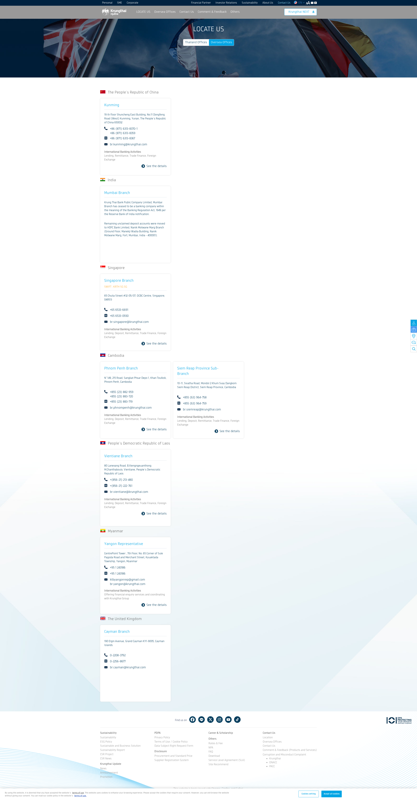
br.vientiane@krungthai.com (129, 492)
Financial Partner (201, 3)
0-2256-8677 (118, 661)
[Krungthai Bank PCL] (114, 12)
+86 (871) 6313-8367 (122, 138)
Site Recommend (218, 764)
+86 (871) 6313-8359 (122, 133)
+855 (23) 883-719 (121, 402)
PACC (272, 766)
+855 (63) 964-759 (195, 403)
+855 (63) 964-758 (195, 397)
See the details (156, 166)
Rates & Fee (215, 743)
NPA (210, 748)
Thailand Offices (196, 42)
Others (235, 12)
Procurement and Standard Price (173, 756)
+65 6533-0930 (119, 316)
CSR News (106, 759)
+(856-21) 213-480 (121, 480)
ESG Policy (106, 742)
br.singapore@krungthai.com (129, 322)
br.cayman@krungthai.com (128, 667)
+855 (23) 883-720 (121, 396)
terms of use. (80, 795)
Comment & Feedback (212, 12)
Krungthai (275, 759)
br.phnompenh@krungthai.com (131, 408)
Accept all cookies (332, 793)
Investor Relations (226, 3)
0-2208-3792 (118, 655)
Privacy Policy (162, 737)
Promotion (106, 777)
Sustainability (250, 3)
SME (119, 3)
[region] (208, 793)
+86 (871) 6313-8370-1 (123, 129)
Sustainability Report (112, 750)
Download (214, 756)
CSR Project (106, 754)
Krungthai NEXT (298, 12)
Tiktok (237, 719)
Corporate (132, 3)
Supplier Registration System (171, 760)
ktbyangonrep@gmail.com (127, 580)
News (103, 768)
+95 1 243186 (117, 568)
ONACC (273, 762)
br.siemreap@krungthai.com (202, 409)
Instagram (219, 719)
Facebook (192, 719)
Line (201, 719)
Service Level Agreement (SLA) (226, 760)
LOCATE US (143, 12)
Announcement (109, 773)
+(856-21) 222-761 (121, 486)
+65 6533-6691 (119, 310)
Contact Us (284, 3)
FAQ (210, 752)
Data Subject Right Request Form (173, 746)
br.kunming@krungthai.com (128, 144)
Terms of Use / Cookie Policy (171, 742)
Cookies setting (309, 793)
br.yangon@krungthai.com (127, 584)
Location (268, 737)
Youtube (228, 719)
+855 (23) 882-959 (121, 392)
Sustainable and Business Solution (120, 746)
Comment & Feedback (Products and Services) (290, 750)
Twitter (210, 719)
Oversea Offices (165, 12)
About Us (267, 3)
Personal (107, 3)
